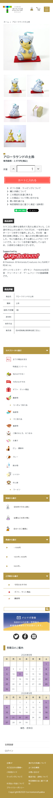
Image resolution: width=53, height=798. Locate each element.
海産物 (15, 412)
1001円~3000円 (20, 557)
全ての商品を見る (20, 359)
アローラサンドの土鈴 (21, 22)
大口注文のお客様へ (15, 767)
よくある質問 (34, 767)
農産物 (15, 398)
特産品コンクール (20, 366)
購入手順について (18, 191)
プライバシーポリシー (15, 787)
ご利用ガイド (12, 772)
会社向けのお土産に (22, 507)
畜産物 (15, 426)
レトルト (16, 474)
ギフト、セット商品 (22, 592)
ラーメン (16, 489)
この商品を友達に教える (21, 194)
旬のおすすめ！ (19, 374)
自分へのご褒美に (21, 529)
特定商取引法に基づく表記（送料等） (27, 204)
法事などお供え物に (22, 518)
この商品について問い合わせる (24, 197)
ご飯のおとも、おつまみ (22, 433)
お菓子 (15, 440)
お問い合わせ (34, 772)
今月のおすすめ (19, 382)
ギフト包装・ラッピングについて (25, 188)
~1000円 (17, 547)
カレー (15, 457)
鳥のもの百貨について (37, 763)
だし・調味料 (18, 448)
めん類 (15, 482)
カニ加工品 (17, 419)
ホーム (6, 22)
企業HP (9, 763)
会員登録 (9, 744)
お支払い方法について (15, 783)
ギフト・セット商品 (21, 389)
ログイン (9, 750)
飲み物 (15, 465)
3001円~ (17, 566)
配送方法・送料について (38, 776)
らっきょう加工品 (20, 405)
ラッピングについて (15, 776)
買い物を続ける (17, 201)
